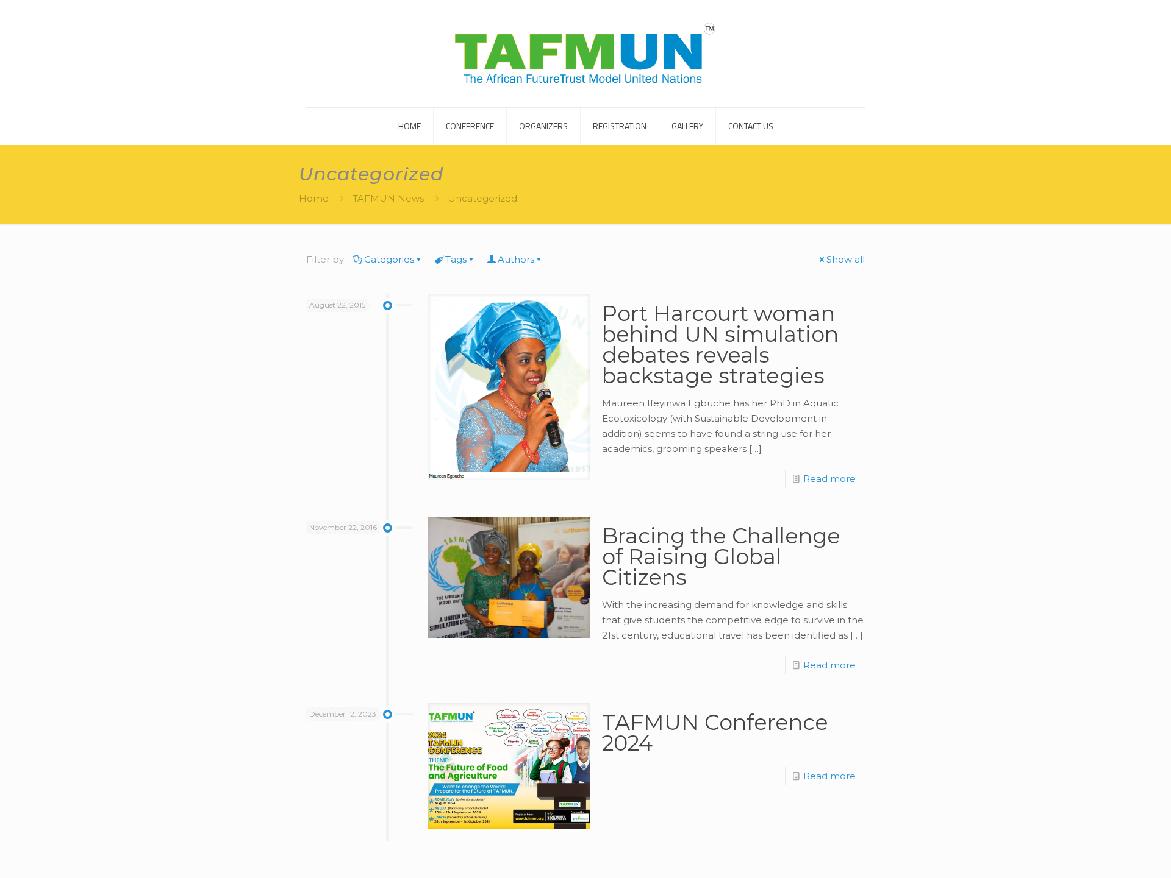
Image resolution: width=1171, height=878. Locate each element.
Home (314, 198)
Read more (829, 478)
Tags (456, 259)
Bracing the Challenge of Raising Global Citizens (721, 556)
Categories (389, 259)
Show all (845, 259)
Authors (516, 259)
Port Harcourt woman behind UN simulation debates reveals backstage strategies (720, 344)
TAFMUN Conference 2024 (715, 732)
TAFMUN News (388, 198)
